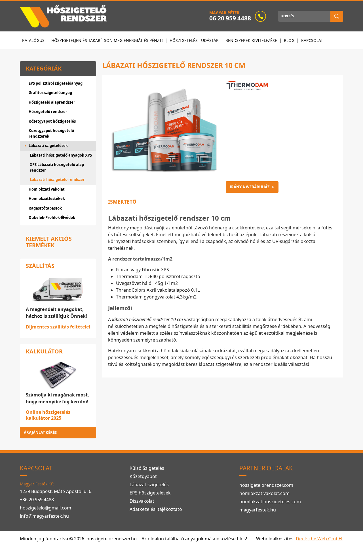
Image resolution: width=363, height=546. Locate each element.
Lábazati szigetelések (48, 145)
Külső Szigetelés (147, 468)
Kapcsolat (312, 40)
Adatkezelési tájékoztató (156, 509)
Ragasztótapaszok (45, 208)
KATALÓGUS (33, 40)
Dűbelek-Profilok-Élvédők (52, 217)
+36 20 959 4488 (37, 499)
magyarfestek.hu (257, 510)
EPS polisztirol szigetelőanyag (56, 83)
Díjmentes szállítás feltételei (58, 327)
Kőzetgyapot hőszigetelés (52, 121)
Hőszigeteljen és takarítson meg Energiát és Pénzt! (107, 40)
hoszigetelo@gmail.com (45, 508)
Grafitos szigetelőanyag (50, 92)
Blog (289, 40)
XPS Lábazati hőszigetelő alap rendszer (57, 167)
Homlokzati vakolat (47, 189)
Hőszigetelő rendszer (48, 111)
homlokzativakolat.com (264, 493)
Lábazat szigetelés (149, 484)
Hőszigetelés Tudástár (194, 40)
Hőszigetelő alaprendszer (52, 102)
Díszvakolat (142, 501)
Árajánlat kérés (40, 432)
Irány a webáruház (249, 186)
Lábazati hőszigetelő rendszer (57, 179)
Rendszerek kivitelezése (251, 40)
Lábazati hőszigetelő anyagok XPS (61, 155)
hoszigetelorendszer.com (266, 485)
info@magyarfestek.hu (44, 516)
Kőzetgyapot (143, 476)
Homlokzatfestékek (47, 198)
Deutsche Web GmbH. (319, 539)
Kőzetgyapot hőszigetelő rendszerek (51, 133)
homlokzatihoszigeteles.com (270, 501)
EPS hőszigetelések (150, 493)
